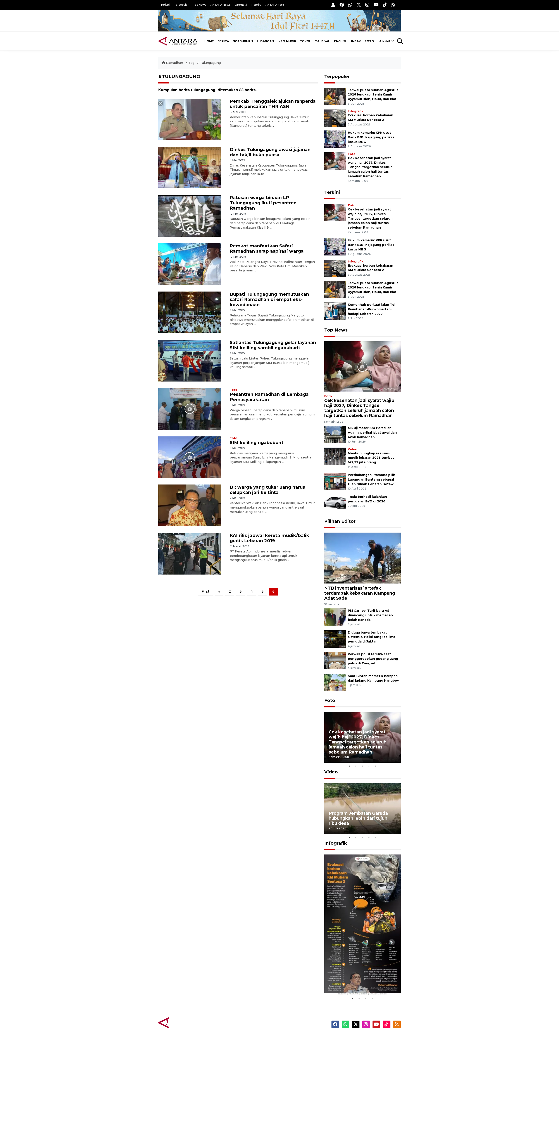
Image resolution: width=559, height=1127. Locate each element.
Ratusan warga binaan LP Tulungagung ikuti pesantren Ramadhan (263, 203)
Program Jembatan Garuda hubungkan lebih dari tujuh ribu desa (358, 818)
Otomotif (241, 4)
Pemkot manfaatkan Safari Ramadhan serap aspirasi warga (267, 248)
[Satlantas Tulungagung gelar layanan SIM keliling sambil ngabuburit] (189, 360)
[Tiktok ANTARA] (385, 5)
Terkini (165, 4)
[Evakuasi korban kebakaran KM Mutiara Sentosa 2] (335, 118)
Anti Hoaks (292, 1047)
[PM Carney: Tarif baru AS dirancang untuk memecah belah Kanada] (335, 617)
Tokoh (305, 41)
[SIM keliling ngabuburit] (189, 457)
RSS (348, 1093)
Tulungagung (210, 63)
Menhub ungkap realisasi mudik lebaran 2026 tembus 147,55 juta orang (371, 457)
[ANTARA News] (178, 41)
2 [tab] (356, 766)
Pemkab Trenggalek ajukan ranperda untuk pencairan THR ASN (273, 104)
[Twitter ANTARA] (359, 5)
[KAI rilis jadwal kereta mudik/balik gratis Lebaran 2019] (189, 553)
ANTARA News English (363, 1039)
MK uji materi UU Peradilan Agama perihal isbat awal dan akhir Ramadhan (372, 432)
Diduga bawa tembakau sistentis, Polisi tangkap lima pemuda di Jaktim (371, 637)
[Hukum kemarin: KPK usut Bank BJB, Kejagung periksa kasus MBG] (335, 139)
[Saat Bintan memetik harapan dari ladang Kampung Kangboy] (335, 682)
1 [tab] (349, 766)
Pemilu (256, 4)
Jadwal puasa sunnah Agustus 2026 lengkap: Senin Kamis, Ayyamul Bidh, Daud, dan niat (373, 94)
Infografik (355, 111)
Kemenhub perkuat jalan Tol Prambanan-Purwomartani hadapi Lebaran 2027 (371, 309)
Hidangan (265, 41)
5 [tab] (375, 766)
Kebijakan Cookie (359, 1070)
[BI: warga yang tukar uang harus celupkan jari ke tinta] (189, 505)
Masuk (350, 1047)
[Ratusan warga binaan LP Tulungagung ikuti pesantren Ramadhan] (189, 216)
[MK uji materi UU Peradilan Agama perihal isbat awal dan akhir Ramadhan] (335, 434)
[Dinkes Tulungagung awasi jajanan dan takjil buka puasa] (189, 167)
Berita (223, 41)
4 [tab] (369, 766)
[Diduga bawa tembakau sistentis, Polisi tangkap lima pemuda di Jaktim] (335, 639)
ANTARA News (220, 4)
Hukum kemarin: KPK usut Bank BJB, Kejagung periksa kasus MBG (371, 137)
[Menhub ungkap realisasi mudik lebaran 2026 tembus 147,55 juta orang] (335, 456)
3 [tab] (362, 766)
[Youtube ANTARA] (376, 5)
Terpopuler (181, 4)
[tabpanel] (362, 737)
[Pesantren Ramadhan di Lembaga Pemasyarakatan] (189, 408)
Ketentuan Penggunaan (365, 1054)
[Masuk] (333, 5)
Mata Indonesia (295, 1062)
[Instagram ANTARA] (367, 5)
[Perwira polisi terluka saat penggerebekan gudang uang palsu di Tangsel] (335, 660)
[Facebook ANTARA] (342, 5)
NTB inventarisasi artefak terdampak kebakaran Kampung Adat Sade (359, 593)
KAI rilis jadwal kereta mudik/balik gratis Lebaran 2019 (269, 538)
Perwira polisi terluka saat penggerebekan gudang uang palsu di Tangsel (373, 658)
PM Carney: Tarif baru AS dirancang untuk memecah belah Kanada (370, 615)
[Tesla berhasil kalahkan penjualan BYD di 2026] (335, 503)
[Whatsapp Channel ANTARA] (350, 5)
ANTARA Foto (275, 4)
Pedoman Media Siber (363, 1085)
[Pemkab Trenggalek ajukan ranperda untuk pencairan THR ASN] (189, 119)
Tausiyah (322, 41)
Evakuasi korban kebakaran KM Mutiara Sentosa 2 (359, 982)
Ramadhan (174, 63)
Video (352, 449)
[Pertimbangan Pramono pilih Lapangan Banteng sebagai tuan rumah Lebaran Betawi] (335, 481)
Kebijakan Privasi (359, 1062)
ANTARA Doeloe (296, 1070)
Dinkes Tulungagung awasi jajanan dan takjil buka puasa (270, 152)
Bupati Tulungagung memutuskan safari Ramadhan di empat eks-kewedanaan (269, 299)
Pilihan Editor (339, 521)
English (340, 41)
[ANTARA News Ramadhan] (182, 1022)
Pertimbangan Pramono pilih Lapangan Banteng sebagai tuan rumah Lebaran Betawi (371, 479)
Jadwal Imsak (231, 1093)
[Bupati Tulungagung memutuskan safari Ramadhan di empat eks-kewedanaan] (189, 312)
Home (209, 41)
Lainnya (384, 41)
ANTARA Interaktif (298, 1054)
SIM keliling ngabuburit (256, 442)
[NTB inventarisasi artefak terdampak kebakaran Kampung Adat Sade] (362, 558)
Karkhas (289, 1039)
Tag (191, 63)
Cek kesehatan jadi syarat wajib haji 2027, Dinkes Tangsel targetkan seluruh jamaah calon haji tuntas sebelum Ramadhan (370, 167)
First (205, 591)
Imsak (356, 41)
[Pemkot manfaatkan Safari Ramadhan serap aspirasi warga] (189, 264)
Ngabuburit (243, 41)
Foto (369, 41)
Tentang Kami (356, 1077)
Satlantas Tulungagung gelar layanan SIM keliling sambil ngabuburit (273, 345)
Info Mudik (287, 41)
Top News (199, 4)
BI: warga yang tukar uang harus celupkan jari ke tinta (267, 489)
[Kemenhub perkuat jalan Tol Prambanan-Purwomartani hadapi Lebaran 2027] (335, 311)
